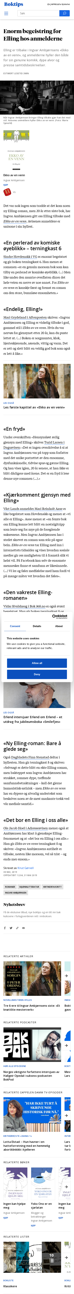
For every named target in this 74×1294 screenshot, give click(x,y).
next (66, 976)
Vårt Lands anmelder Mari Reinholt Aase (32, 508)
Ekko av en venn (14, 221)
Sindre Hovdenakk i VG (20, 256)
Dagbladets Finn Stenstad (30, 757)
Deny (37, 674)
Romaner (10, 886)
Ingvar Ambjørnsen (15, 892)
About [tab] (59, 626)
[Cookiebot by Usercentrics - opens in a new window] (52, 616)
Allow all (37, 663)
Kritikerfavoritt (52, 886)
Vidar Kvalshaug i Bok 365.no (24, 606)
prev (7, 976)
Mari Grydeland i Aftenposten (25, 317)
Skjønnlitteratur (29, 886)
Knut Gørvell (26, 868)
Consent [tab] (15, 626)
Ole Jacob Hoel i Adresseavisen (25, 828)
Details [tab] (37, 626)
